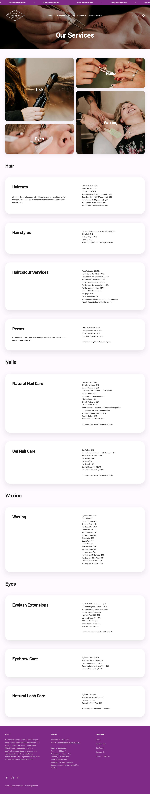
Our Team (71, 16)
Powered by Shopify (31, 786)
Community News (95, 16)
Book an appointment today (31, 2)
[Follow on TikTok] (17, 777)
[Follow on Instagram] (12, 777)
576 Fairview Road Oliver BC (69, 742)
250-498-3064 (64, 740)
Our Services (60, 16)
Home (50, 16)
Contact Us (81, 16)
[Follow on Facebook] (6, 777)
